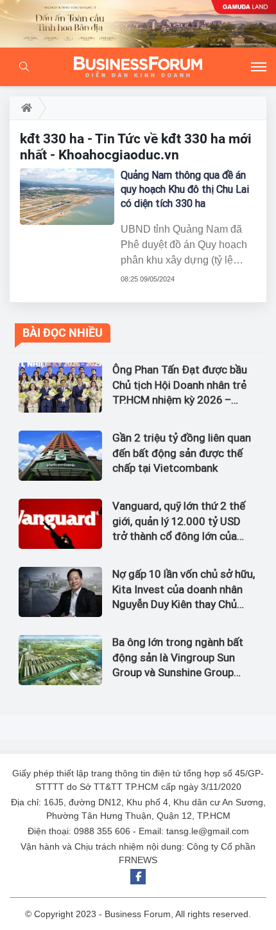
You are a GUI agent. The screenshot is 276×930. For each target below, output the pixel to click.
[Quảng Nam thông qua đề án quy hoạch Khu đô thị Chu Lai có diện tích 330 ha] (67, 196)
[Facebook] (138, 876)
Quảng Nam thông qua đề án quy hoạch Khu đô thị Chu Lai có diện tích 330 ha (185, 189)
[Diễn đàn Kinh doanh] (138, 67)
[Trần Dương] (138, 24)
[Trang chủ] (24, 108)
